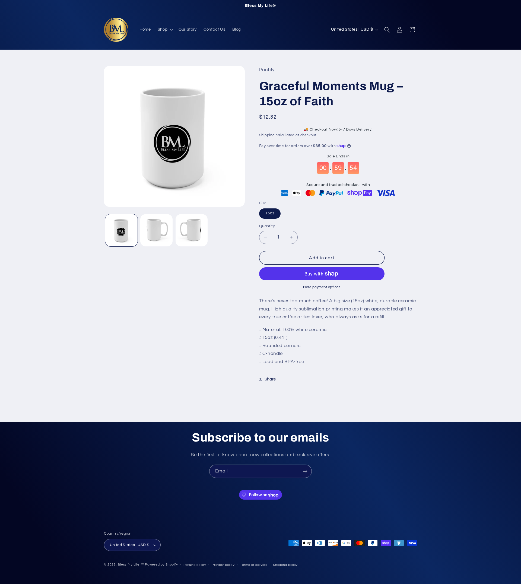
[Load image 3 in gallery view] (192, 230)
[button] (164, 30)
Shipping (267, 135)
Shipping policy (285, 564)
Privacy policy (223, 564)
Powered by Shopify (161, 564)
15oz (270, 213)
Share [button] (270, 379)
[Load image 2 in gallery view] (156, 230)
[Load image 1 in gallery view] (121, 230)
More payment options (322, 287)
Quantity (267, 226)
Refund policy (194, 564)
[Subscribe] (305, 471)
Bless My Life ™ (131, 564)
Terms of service (254, 564)
